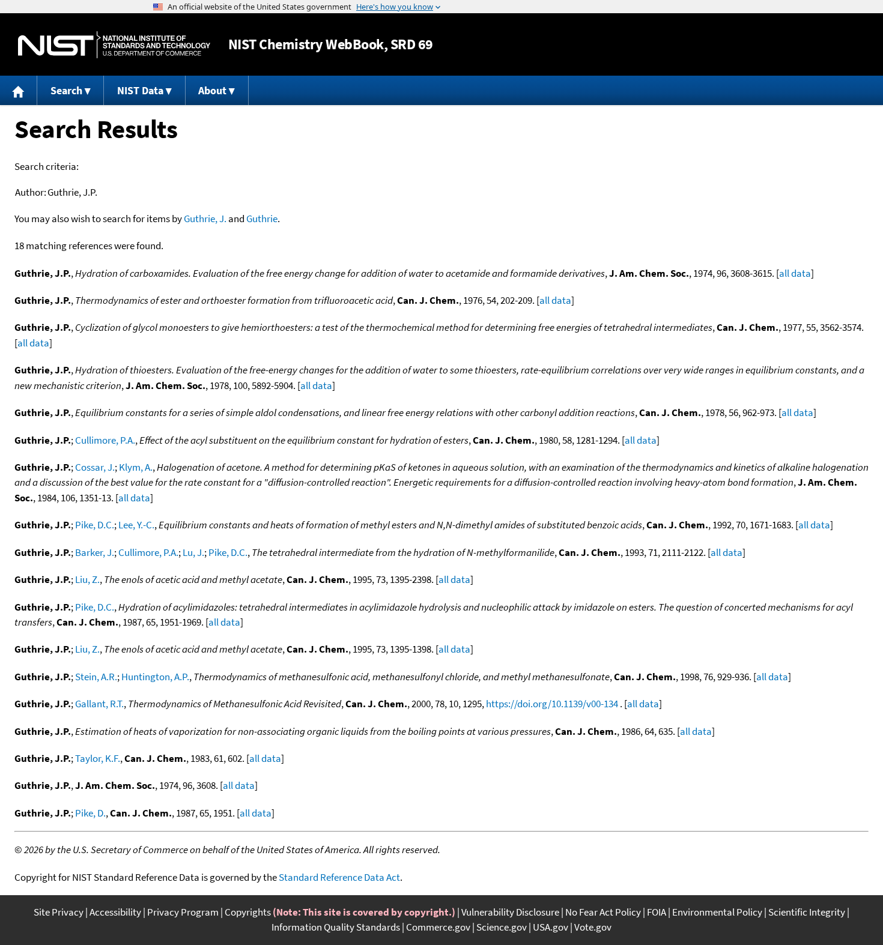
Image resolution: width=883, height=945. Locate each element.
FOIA (656, 912)
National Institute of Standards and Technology (114, 44)
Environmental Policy (717, 912)
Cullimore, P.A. (105, 440)
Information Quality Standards (336, 927)
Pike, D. (90, 813)
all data (795, 273)
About (212, 90)
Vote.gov (592, 927)
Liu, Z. (87, 579)
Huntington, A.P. (155, 676)
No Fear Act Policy (603, 912)
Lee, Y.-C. (136, 524)
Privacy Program (183, 912)
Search (66, 90)
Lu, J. (193, 552)
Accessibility (115, 912)
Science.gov (501, 927)
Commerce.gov (438, 927)
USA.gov (550, 927)
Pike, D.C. (94, 524)
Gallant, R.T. (99, 703)
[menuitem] (18, 90)
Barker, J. (94, 552)
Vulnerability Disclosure (510, 912)
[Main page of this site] (18, 90)
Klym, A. (136, 467)
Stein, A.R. (96, 676)
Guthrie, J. (205, 218)
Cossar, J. (95, 467)
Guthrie (262, 218)
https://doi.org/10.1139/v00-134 (552, 703)
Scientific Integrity (806, 912)
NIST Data (140, 90)
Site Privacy (58, 912)
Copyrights (248, 912)
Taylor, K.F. (97, 758)
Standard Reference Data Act (339, 877)
